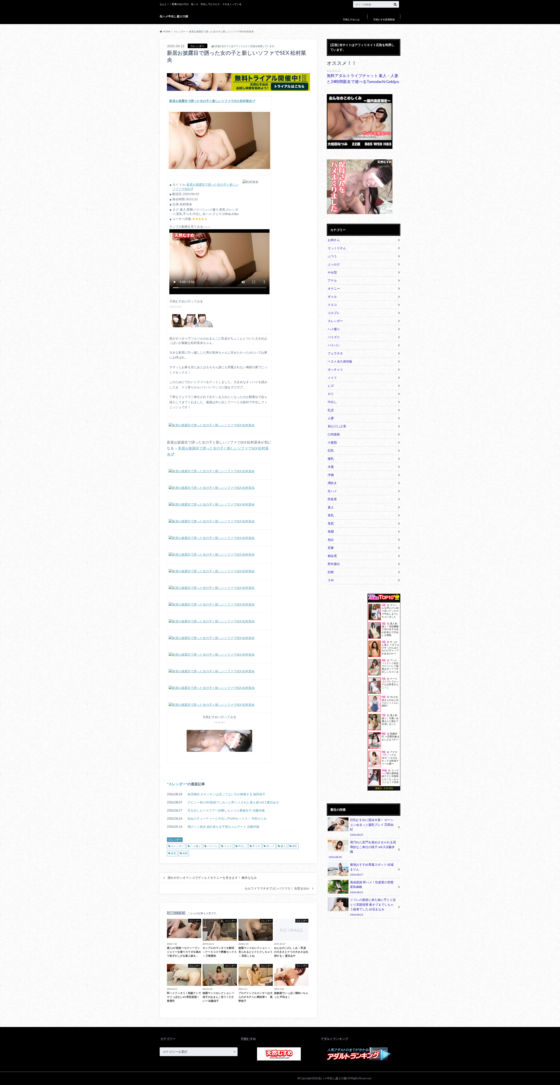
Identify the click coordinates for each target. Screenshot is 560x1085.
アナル (332, 280)
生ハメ (270, 846)
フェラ (228, 846)
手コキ (256, 846)
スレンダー (177, 784)
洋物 (331, 475)
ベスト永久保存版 (340, 361)
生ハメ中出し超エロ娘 (174, 16)
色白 (331, 539)
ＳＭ (331, 580)
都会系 (332, 556)
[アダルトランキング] (359, 1060)
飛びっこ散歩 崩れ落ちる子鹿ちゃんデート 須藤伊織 (223, 826)
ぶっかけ (334, 264)
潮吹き (332, 483)
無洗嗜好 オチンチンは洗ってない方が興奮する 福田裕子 (226, 794)
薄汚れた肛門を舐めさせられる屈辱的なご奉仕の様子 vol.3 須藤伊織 (362, 849)
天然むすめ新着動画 (384, 19)
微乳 (331, 458)
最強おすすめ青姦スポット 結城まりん (372, 869)
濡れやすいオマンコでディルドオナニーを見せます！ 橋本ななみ (212, 877)
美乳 (294, 846)
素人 (283, 846)
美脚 (185, 853)
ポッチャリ (335, 369)
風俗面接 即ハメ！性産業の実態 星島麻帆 (372, 887)
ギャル (332, 296)
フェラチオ (335, 353)
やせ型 (332, 272)
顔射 (331, 572)
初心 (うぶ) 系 (337, 426)
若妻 (331, 548)
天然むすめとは (351, 19)
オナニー (334, 288)
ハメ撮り (195, 846)
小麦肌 (332, 442)
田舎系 (332, 499)
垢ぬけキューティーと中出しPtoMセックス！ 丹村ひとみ (227, 818)
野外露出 (334, 564)
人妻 (331, 418)
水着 (331, 467)
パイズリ (334, 337)
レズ (331, 386)
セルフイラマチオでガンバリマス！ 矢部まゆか (277, 888)
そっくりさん (337, 248)
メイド (332, 377)
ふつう (332, 256)
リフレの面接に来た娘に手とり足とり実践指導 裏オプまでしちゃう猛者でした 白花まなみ (373, 907)
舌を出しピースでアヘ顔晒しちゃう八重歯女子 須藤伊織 (226, 810)
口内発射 (334, 434)
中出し (242, 846)
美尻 (173, 853)
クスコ (332, 304)
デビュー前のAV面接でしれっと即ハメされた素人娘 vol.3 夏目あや (233, 802)
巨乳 (331, 450)
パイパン (212, 846)
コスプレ (334, 313)
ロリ (331, 394)
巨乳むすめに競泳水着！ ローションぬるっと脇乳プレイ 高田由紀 (372, 827)
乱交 (331, 410)
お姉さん (334, 240)
